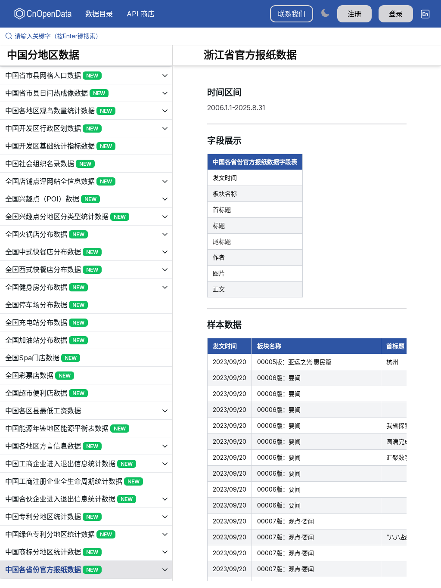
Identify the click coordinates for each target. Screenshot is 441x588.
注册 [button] (354, 13)
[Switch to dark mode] (325, 13)
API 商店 (141, 13)
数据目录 (99, 13)
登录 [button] (396, 13)
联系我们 (291, 13)
